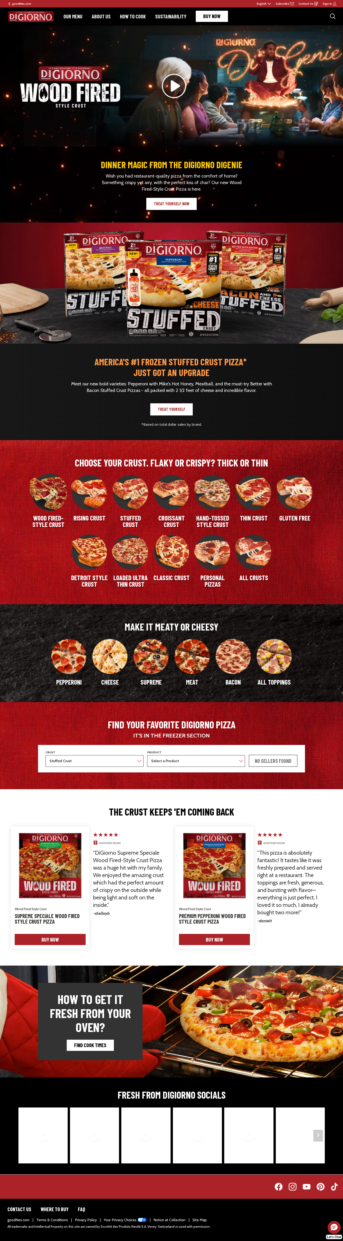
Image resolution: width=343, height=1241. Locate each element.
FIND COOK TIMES (90, 1045)
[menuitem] (73, 16)
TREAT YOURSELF (171, 409)
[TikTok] (331, 1186)
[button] (273, 761)
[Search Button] (333, 16)
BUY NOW (211, 16)
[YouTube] (305, 1186)
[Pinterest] (319, 1186)
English (261, 3)
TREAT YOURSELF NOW (171, 203)
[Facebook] (277, 1186)
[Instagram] (291, 1186)
